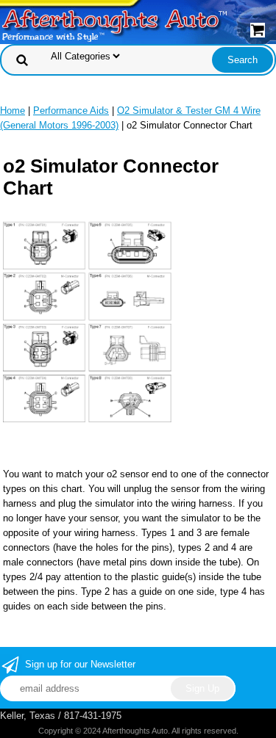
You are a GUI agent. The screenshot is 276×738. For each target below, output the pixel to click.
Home (12, 110)
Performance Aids (71, 110)
